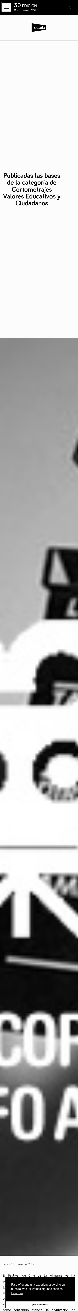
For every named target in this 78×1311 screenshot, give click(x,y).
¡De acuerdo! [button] (40, 1304)
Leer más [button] (17, 1293)
